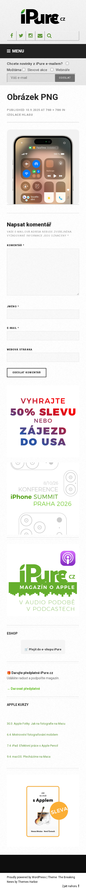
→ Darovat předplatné (23, 688)
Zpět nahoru (69, 886)
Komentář (16, 245)
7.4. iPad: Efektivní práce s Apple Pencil (32, 745)
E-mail (13, 328)
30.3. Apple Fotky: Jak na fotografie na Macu (36, 723)
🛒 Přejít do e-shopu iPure (43, 649)
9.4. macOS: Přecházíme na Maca (28, 756)
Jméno (13, 306)
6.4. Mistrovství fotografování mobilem (32, 734)
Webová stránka (19, 349)
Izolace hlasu (20, 114)
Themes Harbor (27, 881)
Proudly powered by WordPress (26, 877)
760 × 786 (53, 110)
